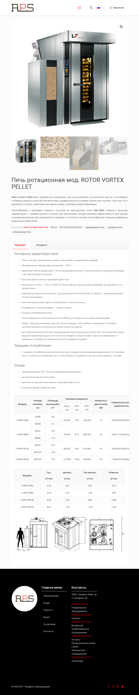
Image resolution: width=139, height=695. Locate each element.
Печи (25, 227)
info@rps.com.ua (80, 604)
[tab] (20, 245)
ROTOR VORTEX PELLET (71, 227)
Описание (20, 245)
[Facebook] (108, 686)
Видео (46, 617)
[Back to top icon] (122, 688)
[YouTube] (113, 686)
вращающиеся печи (95, 227)
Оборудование (51, 596)
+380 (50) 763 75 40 (81, 622)
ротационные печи (22, 232)
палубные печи (115, 227)
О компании (49, 624)
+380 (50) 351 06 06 (81, 614)
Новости (48, 610)
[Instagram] (118, 686)
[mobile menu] (79, 7)
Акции (46, 603)
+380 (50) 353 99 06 (81, 636)
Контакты (48, 631)
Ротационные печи (38, 227)
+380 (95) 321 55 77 (81, 657)
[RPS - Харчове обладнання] (23, 7)
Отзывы (41, 245)
